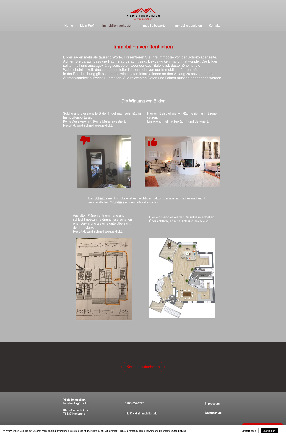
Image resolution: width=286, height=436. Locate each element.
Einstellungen (249, 430)
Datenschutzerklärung (174, 430)
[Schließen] (282, 430)
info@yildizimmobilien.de (141, 413)
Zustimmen (269, 430)
